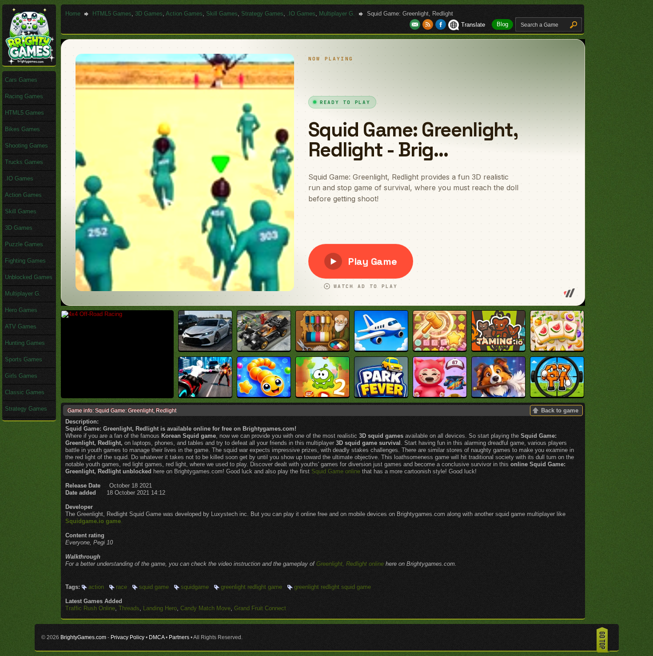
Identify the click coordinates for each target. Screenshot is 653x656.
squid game (154, 587)
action (96, 587)
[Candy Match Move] (439, 348)
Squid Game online (335, 471)
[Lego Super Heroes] (264, 348)
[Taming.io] (498, 348)
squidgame (195, 587)
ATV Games (20, 326)
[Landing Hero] (381, 348)
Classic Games (24, 392)
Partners (179, 637)
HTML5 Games (111, 13)
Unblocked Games (28, 277)
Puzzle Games (24, 244)
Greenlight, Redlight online (350, 563)
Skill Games (222, 13)
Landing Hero (160, 608)
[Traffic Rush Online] (205, 348)
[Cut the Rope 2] (322, 395)
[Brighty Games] (29, 62)
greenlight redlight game (251, 587)
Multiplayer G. (337, 13)
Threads (129, 608)
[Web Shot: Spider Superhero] (205, 395)
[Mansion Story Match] (498, 395)
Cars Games (21, 79)
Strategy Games (262, 13)
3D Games (149, 13)
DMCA (156, 637)
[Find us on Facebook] (440, 24)
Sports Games (23, 359)
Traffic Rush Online (90, 608)
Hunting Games (25, 343)
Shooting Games (26, 145)
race (121, 587)
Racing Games (24, 96)
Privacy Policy (127, 637)
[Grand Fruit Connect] (557, 348)
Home (72, 13)
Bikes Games (22, 129)
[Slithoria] (264, 395)
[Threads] (322, 348)
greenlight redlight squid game (332, 587)
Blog (502, 24)
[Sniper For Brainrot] (557, 395)
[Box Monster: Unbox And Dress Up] (439, 395)
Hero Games (21, 310)
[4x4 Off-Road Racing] (91, 314)
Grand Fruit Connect (260, 608)
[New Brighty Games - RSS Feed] (428, 24)
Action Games (184, 13)
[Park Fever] (381, 395)
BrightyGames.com (83, 637)
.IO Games (301, 13)
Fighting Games (25, 260)
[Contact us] (416, 24)
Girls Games (21, 375)
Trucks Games (24, 162)
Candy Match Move (205, 608)
